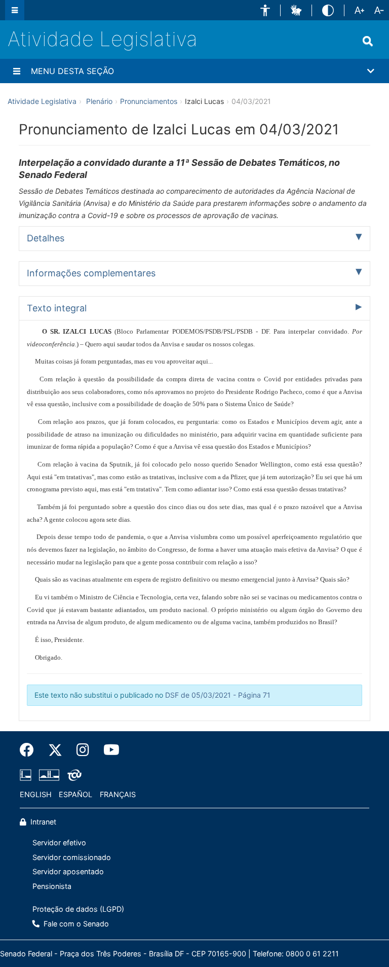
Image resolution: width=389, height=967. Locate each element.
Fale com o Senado (75, 923)
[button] (265, 10)
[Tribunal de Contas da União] (73, 775)
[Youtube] (108, 750)
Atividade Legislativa (103, 38)
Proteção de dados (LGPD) (78, 909)
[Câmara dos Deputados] (27, 775)
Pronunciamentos (148, 101)
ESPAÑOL (75, 794)
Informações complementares (91, 273)
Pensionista (51, 886)
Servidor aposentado (68, 871)
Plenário (99, 101)
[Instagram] (82, 750)
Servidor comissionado (71, 857)
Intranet (42, 821)
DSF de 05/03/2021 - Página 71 (217, 695)
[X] (55, 750)
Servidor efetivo (59, 842)
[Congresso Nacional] (49, 775)
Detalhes (45, 238)
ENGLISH (36, 794)
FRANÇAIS (118, 794)
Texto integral (57, 308)
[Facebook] (30, 750)
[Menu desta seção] (17, 71)
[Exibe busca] (367, 41)
